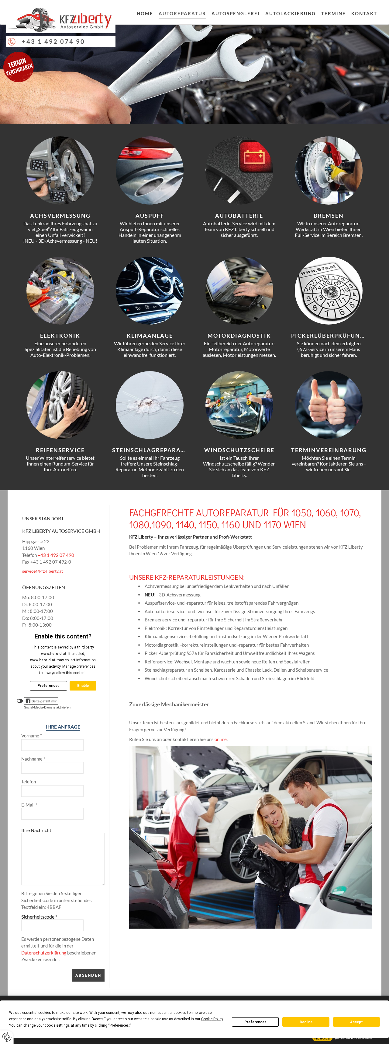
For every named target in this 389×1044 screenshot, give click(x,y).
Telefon (28, 781)
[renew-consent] (7, 1037)
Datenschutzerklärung (43, 952)
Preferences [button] (119, 1025)
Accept (356, 1022)
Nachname (33, 758)
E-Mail (29, 804)
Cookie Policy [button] (212, 1019)
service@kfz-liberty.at (42, 571)
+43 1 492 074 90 (53, 41)
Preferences (255, 1022)
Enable (83, 686)
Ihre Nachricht (36, 830)
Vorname (31, 735)
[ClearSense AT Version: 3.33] (322, 1038)
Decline (306, 1022)
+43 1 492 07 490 (56, 555)
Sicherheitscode (39, 916)
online (221, 739)
